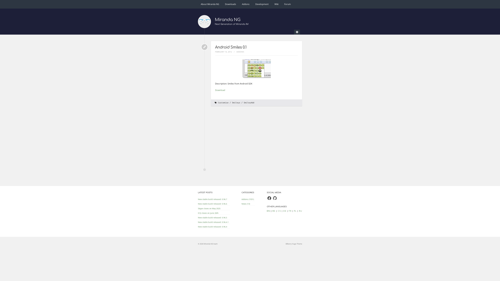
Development (262, 4)
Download (220, 90)
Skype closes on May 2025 (209, 208)
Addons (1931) (248, 199)
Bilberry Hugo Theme (294, 244)
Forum (287, 4)
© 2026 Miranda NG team (208, 244)
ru (300, 211)
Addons (245, 4)
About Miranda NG (210, 4)
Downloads (230, 4)
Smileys (236, 102)
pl (295, 211)
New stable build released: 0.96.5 (212, 217)
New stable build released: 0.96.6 (212, 204)
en (268, 211)
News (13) (246, 204)
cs (279, 211)
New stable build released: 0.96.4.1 (213, 222)
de (284, 211)
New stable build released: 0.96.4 (212, 226)
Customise (223, 102)
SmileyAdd (249, 102)
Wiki (276, 4)
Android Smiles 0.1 (230, 47)
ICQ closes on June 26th (208, 213)
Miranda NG (227, 19)
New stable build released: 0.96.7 (212, 199)
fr (290, 211)
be (273, 211)
